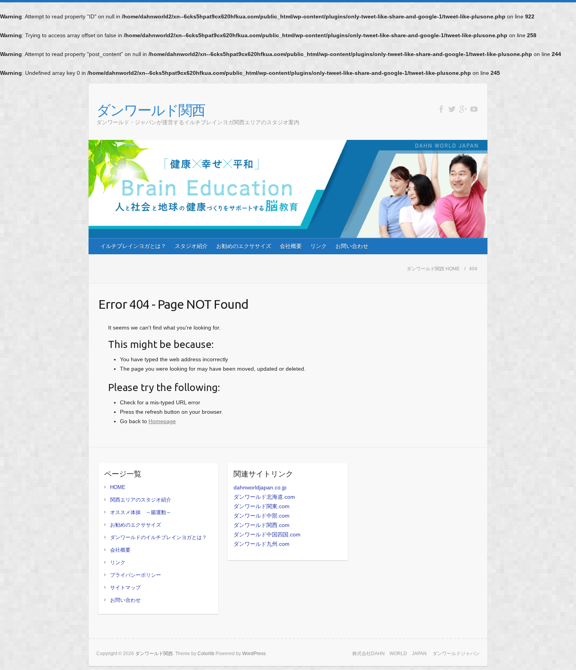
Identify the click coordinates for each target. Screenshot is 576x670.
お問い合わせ (351, 246)
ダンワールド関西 (150, 110)
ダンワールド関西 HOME (433, 269)
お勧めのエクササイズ (243, 246)
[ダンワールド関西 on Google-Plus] (463, 109)
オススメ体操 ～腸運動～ (140, 512)
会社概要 (291, 246)
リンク (318, 246)
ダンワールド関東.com (262, 506)
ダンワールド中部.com (262, 515)
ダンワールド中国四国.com (267, 534)
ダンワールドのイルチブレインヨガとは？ (158, 537)
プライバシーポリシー (135, 575)
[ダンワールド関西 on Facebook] (441, 109)
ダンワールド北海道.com (264, 497)
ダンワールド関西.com (262, 525)
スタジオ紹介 (191, 246)
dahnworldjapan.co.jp (260, 487)
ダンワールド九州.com (262, 544)
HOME (117, 487)
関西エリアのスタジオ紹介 (140, 500)
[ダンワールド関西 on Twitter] (452, 109)
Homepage (162, 421)
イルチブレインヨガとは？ (133, 246)
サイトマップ (125, 587)
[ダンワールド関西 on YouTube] (474, 109)
